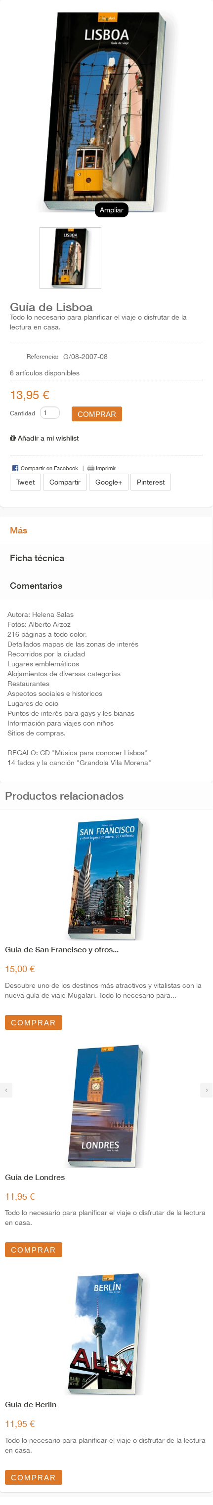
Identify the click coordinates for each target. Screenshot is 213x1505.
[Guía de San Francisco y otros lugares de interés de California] (106, 878)
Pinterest (151, 482)
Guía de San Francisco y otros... (62, 949)
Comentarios (36, 585)
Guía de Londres (35, 1176)
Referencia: (42, 356)
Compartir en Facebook (49, 468)
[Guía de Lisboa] (62, 258)
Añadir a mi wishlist (47, 438)
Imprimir (106, 468)
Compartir (65, 482)
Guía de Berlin (30, 1404)
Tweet (25, 482)
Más (18, 530)
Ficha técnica (37, 557)
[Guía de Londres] (106, 1106)
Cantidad (22, 413)
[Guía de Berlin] (106, 1333)
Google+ (108, 482)
